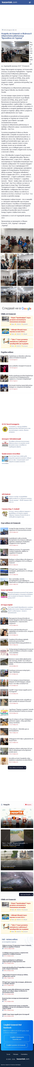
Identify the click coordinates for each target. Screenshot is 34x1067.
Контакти (24, 1054)
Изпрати (28, 804)
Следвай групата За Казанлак (15, 1045)
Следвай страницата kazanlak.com (17, 1038)
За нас (8, 1054)
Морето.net (8, 1064)
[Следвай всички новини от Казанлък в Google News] (16, 307)
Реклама (15, 1054)
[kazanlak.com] (23, 1059)
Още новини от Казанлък (16, 767)
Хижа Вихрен (18, 1064)
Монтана (13, 1064)
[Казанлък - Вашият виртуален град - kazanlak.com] (9, 2)
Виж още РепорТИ (26, 894)
